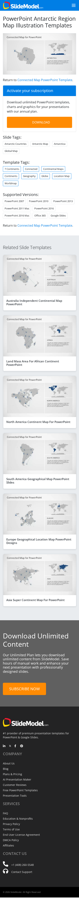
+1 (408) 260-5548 (22, 865)
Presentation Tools (15, 795)
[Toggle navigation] (72, 5)
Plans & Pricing (12, 774)
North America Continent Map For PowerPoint (38, 422)
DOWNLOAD (41, 122)
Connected (31, 169)
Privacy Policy (11, 824)
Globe (44, 176)
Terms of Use (11, 829)
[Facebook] (15, 746)
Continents (11, 176)
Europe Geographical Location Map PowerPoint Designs (38, 541)
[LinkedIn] (4, 746)
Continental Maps (53, 169)
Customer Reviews (14, 785)
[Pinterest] (21, 746)
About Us (9, 763)
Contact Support (21, 872)
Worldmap (11, 183)
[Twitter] (10, 746)
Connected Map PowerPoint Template (44, 80)
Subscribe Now (24, 688)
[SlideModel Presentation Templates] (23, 5)
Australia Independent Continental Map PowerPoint (34, 302)
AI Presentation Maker (17, 779)
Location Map (62, 176)
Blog (5, 769)
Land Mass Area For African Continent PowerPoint (32, 363)
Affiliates (8, 845)
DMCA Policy (11, 840)
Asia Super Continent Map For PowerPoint (35, 600)
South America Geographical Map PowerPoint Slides (37, 480)
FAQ (5, 813)
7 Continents (12, 169)
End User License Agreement (21, 835)
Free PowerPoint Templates (20, 790)
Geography (29, 176)
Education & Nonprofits (18, 818)
